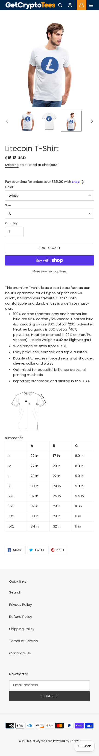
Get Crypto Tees (41, 741)
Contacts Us (20, 653)
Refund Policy (20, 616)
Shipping (12, 164)
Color (9, 187)
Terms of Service (23, 640)
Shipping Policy (21, 628)
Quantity (11, 223)
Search (15, 592)
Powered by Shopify (66, 741)
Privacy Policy (20, 604)
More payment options (49, 271)
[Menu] (91, 5)
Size (8, 205)
